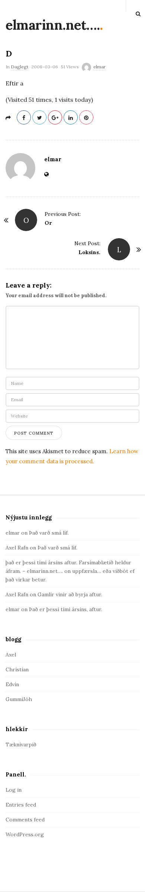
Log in (14, 789)
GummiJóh (19, 699)
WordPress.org (25, 834)
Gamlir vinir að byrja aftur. (70, 594)
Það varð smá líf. (49, 532)
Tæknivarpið (21, 744)
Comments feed (25, 819)
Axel (11, 654)
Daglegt (19, 66)
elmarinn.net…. (53, 24)
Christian (17, 669)
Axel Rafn (17, 547)
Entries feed (21, 804)
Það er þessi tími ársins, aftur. (65, 609)
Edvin (12, 684)
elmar (99, 66)
